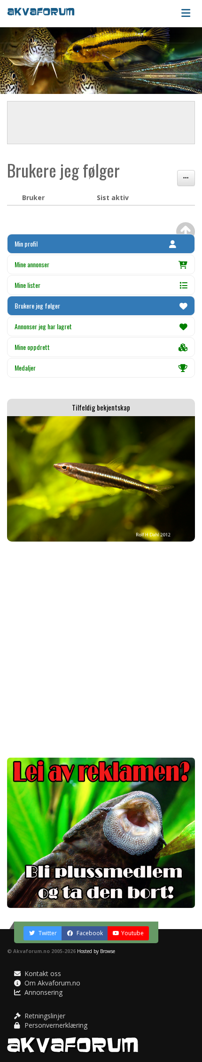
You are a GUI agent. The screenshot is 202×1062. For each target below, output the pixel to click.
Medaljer (25, 367)
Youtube (132, 933)
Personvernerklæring (55, 1025)
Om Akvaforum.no (51, 982)
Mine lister (27, 285)
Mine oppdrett (32, 347)
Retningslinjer (44, 1015)
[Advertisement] (101, 650)
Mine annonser (32, 264)
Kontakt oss (42, 973)
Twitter (47, 933)
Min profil (26, 243)
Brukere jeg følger (37, 305)
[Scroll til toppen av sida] (185, 231)
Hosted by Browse (96, 951)
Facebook (89, 933)
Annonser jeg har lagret (43, 326)
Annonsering (42, 992)
